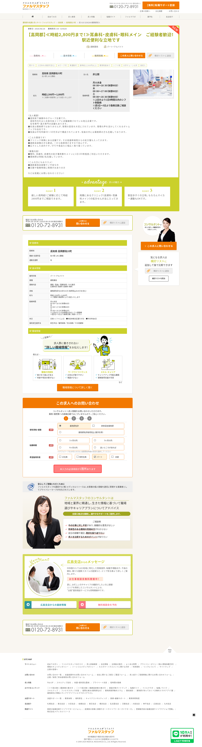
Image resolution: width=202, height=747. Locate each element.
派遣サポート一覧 (54, 698)
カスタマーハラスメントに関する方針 (114, 666)
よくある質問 (131, 664)
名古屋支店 (114, 703)
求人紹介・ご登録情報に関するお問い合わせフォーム (151, 674)
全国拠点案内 (117, 664)
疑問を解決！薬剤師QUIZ (92, 690)
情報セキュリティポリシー (58, 666)
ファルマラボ (147, 688)
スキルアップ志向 (64, 682)
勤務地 (37, 55)
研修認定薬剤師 (107, 425)
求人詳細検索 (92, 664)
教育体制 (68, 698)
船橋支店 (82, 703)
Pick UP (50, 682)
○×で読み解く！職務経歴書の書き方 (91, 688)
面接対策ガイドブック (118, 688)
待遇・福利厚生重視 (81, 682)
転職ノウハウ (162, 688)
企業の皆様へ (145, 11)
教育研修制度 (134, 698)
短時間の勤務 (115, 682)
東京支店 (92, 703)
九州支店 (167, 703)
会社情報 (104, 664)
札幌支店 (50, 703)
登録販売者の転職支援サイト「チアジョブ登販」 (155, 709)
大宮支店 (71, 703)
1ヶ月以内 (73, 440)
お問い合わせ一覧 (54, 674)
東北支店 (61, 703)
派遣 (117, 457)
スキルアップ (52, 690)
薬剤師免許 (74, 425)
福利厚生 (78, 698)
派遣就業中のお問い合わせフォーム (79, 674)
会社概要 (158, 11)
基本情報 (67, 55)
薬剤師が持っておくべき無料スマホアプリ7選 (155, 690)
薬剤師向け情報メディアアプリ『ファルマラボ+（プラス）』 (70, 693)
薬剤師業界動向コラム (114, 690)
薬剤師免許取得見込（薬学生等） (90, 432)
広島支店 (157, 703)
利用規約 (136, 666)
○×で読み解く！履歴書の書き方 (60, 688)
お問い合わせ (174, 11)
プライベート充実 (100, 682)
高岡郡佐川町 (71, 22)
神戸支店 (146, 703)
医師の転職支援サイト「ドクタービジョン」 (64, 709)
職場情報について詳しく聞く (78, 387)
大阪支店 (136, 703)
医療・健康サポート (118, 698)
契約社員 (82, 457)
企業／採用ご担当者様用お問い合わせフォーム (66, 677)
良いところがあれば (108, 447)
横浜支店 (103, 703)
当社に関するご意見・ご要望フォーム (111, 674)
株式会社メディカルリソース (58, 711)
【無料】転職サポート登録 (161, 5)
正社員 (64, 457)
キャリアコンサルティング (96, 698)
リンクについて (149, 666)
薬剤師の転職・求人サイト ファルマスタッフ (39, 22)
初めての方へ (52, 664)
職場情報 (99, 55)
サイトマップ (165, 666)
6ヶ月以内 (73, 447)
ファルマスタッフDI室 (70, 690)
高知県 (60, 22)
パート (99, 457)
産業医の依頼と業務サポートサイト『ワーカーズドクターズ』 (109, 709)
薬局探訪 (129, 690)
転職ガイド (134, 688)
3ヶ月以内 (108, 440)
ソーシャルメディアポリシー (83, 666)
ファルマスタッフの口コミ (72, 664)
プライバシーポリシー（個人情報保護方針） (157, 664)
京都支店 (125, 703)
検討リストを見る (158, 278)
